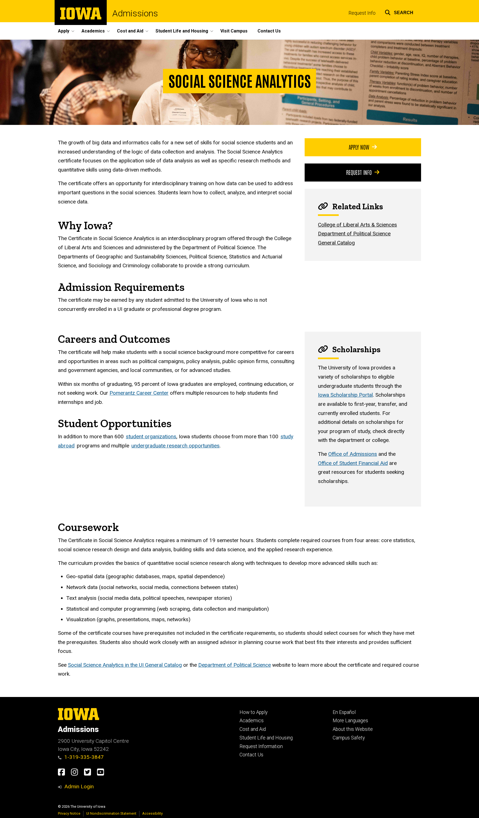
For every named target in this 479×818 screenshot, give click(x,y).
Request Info (362, 13)
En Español (344, 712)
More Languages (350, 720)
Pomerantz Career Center (139, 393)
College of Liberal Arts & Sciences (357, 225)
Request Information (261, 746)
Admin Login (79, 786)
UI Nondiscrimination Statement (111, 813)
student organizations (151, 436)
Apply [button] (63, 31)
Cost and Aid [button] (130, 31)
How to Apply (253, 712)
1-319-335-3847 (84, 757)
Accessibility (152, 813)
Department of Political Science (354, 233)
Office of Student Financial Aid (353, 463)
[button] (399, 12)
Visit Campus (234, 31)
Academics (252, 720)
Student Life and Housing (266, 738)
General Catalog (336, 243)
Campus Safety (349, 738)
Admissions (135, 13)
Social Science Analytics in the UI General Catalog (125, 665)
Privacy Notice (69, 813)
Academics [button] (93, 31)
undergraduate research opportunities (175, 445)
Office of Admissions (352, 454)
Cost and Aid (253, 729)
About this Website (353, 729)
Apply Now (359, 146)
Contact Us (269, 31)
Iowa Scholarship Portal (345, 395)
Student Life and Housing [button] (182, 31)
